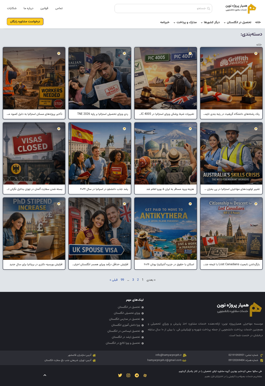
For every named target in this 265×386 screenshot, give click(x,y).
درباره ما (28, 8)
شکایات (12, 8)
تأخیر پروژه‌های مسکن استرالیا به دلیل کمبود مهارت (34, 114)
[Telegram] (136, 375)
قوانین (44, 8)
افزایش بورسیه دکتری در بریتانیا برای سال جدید (36, 264)
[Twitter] (120, 375)
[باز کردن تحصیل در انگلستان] (225, 22)
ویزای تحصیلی (160, 323)
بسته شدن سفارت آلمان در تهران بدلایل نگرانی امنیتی (34, 189)
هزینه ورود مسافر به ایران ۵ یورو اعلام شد (170, 189)
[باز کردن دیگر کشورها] (202, 22)
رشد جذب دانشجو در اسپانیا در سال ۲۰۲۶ (104, 189)
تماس (59, 8)
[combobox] (163, 8)
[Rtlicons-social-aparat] (145, 375)
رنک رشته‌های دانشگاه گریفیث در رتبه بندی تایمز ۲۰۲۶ (231, 114)
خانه (259, 44)
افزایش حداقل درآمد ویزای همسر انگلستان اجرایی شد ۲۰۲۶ (99, 264)
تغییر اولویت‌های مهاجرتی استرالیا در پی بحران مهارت (231, 189)
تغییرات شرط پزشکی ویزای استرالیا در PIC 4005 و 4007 (165, 114)
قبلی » (114, 280)
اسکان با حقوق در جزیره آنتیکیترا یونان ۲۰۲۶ (169, 264)
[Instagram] (128, 375)
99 (122, 280)
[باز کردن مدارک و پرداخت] (174, 22)
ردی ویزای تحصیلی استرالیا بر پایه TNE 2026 (102, 114)
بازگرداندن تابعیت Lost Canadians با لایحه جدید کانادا (231, 264)
